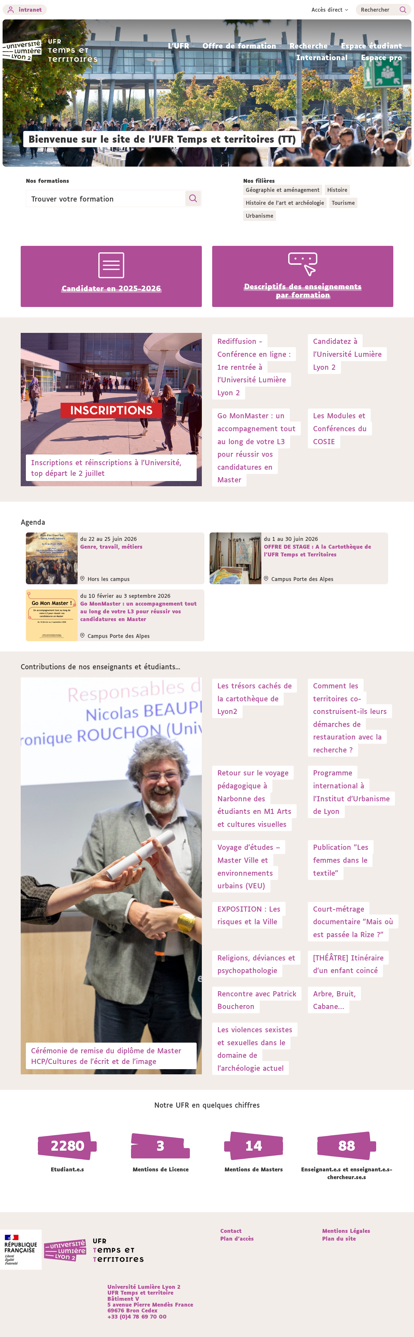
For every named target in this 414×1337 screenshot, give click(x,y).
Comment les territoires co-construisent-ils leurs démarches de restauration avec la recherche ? (350, 717)
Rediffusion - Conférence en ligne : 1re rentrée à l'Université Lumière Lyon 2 (254, 367)
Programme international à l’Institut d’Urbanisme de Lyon (351, 792)
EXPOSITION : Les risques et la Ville (248, 915)
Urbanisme (259, 216)
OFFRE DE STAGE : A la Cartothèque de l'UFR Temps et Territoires (317, 550)
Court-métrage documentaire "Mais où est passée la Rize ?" (353, 921)
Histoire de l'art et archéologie (285, 203)
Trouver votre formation (72, 198)
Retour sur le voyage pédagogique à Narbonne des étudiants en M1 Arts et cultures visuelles (254, 798)
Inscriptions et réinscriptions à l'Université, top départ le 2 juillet (106, 467)
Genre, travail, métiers (111, 546)
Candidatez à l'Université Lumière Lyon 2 (347, 354)
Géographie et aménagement (283, 190)
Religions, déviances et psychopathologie (256, 964)
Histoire (337, 190)
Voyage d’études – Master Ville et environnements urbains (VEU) (248, 866)
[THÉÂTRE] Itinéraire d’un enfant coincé (348, 964)
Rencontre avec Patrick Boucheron (256, 1000)
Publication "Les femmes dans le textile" (340, 860)
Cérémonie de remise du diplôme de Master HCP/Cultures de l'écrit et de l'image (106, 1056)
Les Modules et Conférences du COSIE (340, 428)
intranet (30, 9)
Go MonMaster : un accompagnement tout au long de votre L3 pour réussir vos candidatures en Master (256, 447)
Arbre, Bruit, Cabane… (334, 1000)
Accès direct (327, 9)
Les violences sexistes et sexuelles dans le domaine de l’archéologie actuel (254, 1048)
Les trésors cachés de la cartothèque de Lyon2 (254, 698)
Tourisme (343, 203)
